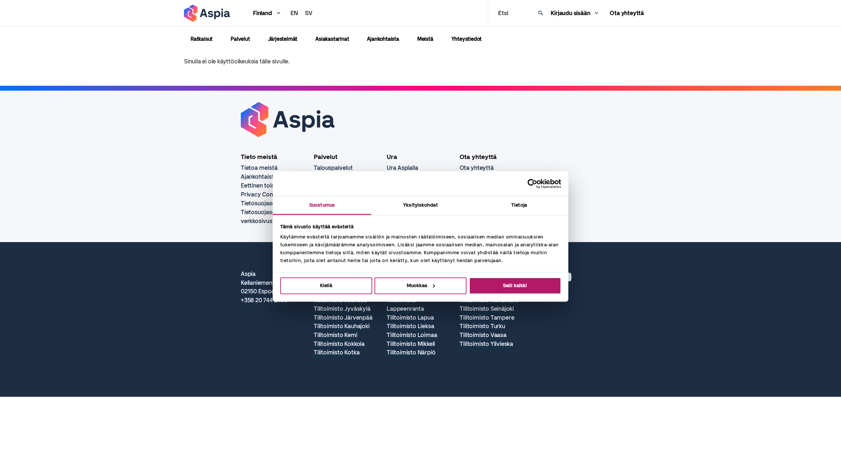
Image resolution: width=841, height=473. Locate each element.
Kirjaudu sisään (570, 13)
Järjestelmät (283, 39)
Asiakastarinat (332, 39)
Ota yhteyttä (627, 13)
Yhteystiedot (466, 39)
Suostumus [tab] (322, 205)
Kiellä (326, 285)
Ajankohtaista (383, 39)
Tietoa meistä (259, 167)
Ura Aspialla (402, 167)
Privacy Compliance (267, 194)
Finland (262, 13)
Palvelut (240, 39)
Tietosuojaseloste (264, 203)
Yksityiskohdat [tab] (420, 205)
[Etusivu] (207, 13)
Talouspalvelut (333, 167)
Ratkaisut (202, 39)
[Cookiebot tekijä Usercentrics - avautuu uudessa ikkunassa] (532, 184)
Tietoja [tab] (519, 205)
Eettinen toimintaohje (269, 185)
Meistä (425, 39)
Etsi (503, 13)
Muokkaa (417, 285)
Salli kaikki (515, 285)
